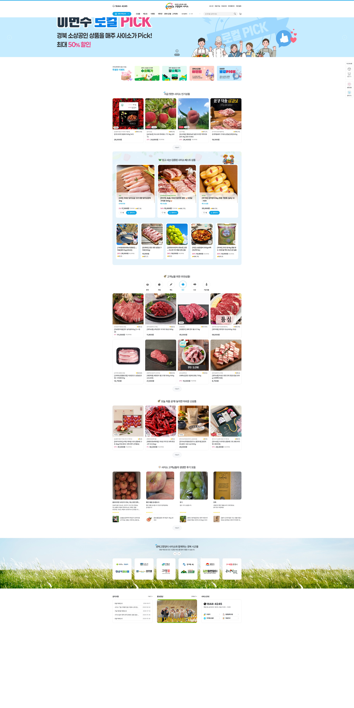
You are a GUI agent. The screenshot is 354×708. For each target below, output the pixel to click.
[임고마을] (182, 131)
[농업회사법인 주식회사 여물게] (122, 131)
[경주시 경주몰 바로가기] (144, 569)
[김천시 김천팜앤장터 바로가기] (209, 569)
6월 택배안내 (119, 619)
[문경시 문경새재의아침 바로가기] (231, 569)
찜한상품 (349, 87)
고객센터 (175, 14)
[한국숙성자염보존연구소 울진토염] (188, 439)
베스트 (145, 14)
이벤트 (153, 14)
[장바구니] (240, 14)
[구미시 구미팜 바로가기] (187, 569)
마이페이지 (231, 6)
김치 (192, 13)
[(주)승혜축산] (183, 373)
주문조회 (224, 6)
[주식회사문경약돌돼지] (218, 131)
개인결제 (238, 6)
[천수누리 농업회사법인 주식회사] (220, 439)
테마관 (160, 14)
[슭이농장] (149, 131)
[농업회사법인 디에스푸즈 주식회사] (123, 439)
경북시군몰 (167, 14)
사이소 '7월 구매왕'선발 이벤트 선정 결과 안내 (127, 607)
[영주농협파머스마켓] (152, 327)
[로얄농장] (182, 327)
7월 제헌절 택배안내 (121, 611)
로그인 (211, 6)
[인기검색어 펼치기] (199, 13)
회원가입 (217, 6)
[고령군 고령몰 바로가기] (166, 569)
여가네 (203, 195)
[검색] (234, 13)
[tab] (147, 286)
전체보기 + (194, 596)
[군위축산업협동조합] (119, 373)
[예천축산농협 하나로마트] (153, 373)
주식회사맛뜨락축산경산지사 (168, 195)
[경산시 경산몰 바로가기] (122, 569)
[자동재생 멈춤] (177, 51)
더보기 (177, 147)
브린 (120, 195)
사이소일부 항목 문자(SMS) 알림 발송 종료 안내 (127, 615)
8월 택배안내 (119, 603)
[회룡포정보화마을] (151, 439)
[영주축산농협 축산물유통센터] (220, 327)
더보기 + (150, 596)
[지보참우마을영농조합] (120, 327)
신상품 (138, 14)
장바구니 (349, 95)
